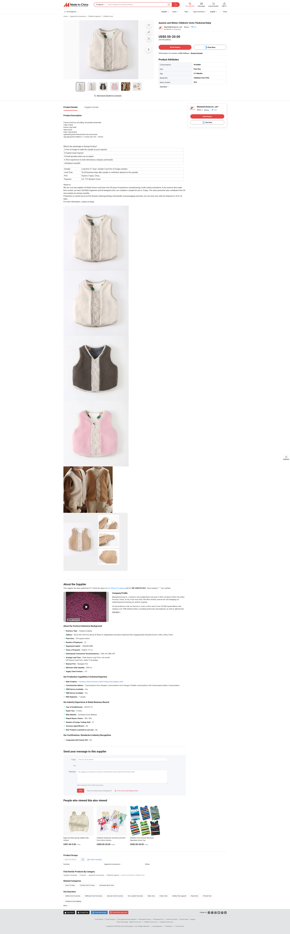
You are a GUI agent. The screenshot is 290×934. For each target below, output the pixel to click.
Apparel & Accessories (78, 16)
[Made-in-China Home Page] (75, 4)
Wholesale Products (145, 919)
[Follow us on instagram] (215, 912)
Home (65, 16)
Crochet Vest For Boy (87, 885)
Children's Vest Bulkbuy (73, 901)
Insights (192, 919)
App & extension (199, 12)
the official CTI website (116, 588)
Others (147, 864)
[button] (169, 4)
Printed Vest (207, 896)
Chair (111, 681)
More (65, 905)
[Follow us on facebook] (209, 912)
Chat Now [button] (211, 47)
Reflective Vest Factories (93, 896)
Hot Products (99, 919)
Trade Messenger (99, 912)
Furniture (82, 681)
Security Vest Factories (115, 896)
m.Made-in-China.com (150, 922)
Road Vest (194, 896)
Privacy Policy (179, 926)
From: (74, 760)
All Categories (71, 12)
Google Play (83, 912)
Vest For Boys (70, 885)
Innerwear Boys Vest (106, 885)
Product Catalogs (95, 859)
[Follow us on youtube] (219, 912)
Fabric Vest (164, 896)
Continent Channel (171, 919)
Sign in (224, 6)
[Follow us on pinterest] (222, 912)
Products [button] (99, 4)
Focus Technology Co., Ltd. (129, 926)
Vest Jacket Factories (135, 896)
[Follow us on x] (212, 912)
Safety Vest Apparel (179, 896)
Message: (72, 772)
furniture (66, 864)
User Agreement (157, 926)
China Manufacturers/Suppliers (127, 919)
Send (80, 790)
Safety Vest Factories (72, 896)
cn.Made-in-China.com (166, 922)
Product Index (183, 919)
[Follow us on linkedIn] (225, 912)
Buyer (175, 12)
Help (186, 12)
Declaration (168, 926)
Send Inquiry (175, 47)
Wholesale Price (158, 919)
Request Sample (197, 53)
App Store (69, 912)
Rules (225, 12)
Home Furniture (92, 681)
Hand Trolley (103, 681)
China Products (110, 919)
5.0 (200, 110)
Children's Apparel (94, 16)
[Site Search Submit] (176, 4)
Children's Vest (108, 16)
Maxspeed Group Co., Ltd (173, 27)
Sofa (121, 681)
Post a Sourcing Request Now (126, 791)
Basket (116, 681)
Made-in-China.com (135, 922)
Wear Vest (151, 896)
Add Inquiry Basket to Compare (109, 95)
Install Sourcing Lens (120, 912)
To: (75, 766)
